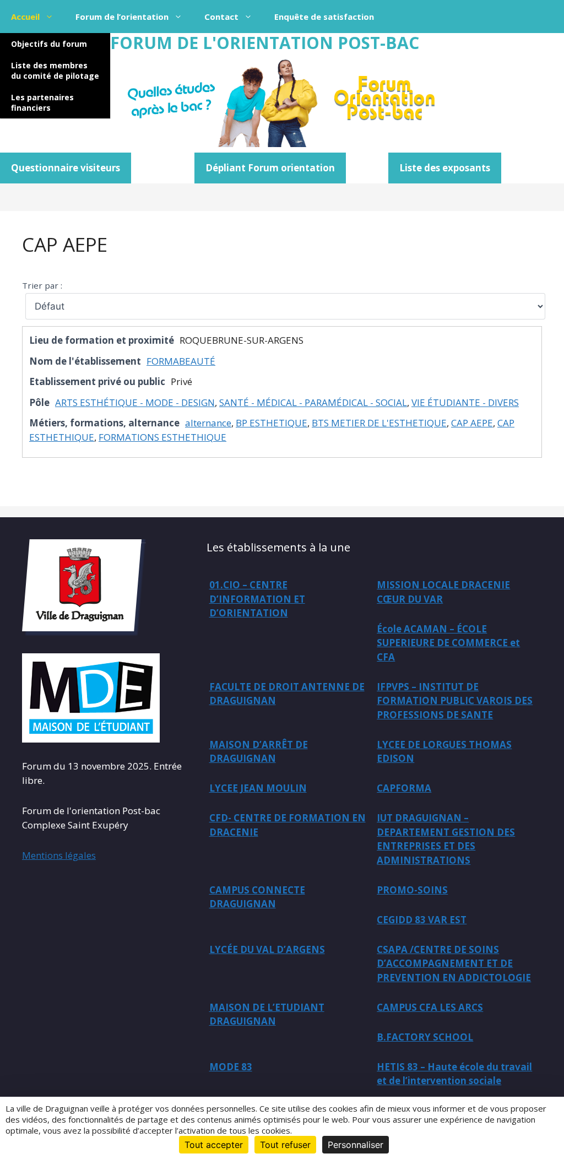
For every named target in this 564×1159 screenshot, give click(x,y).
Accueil (25, 16)
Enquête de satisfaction (324, 16)
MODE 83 (230, 1066)
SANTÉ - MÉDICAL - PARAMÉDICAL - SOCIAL (313, 402)
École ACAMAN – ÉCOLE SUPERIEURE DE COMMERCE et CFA (448, 642)
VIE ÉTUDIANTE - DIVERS (465, 402)
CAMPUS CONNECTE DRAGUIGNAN (257, 897)
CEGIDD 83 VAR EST (422, 919)
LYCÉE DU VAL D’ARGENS (267, 949)
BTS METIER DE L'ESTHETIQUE (379, 422)
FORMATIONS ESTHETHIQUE (162, 437)
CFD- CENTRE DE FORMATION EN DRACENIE (287, 824)
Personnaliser (355, 1144)
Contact (221, 16)
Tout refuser (285, 1144)
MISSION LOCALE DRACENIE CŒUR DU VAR (443, 591)
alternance (208, 422)
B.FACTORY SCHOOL (425, 1037)
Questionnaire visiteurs (65, 167)
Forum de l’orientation (122, 16)
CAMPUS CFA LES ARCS (430, 1007)
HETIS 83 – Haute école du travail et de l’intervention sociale (454, 1073)
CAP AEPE (64, 244)
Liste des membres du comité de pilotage (55, 70)
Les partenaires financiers (42, 102)
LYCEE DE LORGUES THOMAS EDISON (444, 751)
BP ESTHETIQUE (271, 422)
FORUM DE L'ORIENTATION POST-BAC (264, 42)
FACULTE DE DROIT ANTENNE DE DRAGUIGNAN (287, 693)
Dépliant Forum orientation (270, 167)
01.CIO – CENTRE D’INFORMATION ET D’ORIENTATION (257, 598)
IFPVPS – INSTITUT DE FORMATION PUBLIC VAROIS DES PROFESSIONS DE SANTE (455, 700)
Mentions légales (59, 855)
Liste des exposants (444, 167)
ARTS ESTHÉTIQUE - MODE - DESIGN (135, 402)
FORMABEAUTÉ (181, 361)
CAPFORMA (404, 788)
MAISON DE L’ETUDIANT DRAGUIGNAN (266, 1014)
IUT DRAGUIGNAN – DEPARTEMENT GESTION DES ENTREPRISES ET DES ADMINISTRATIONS (446, 838)
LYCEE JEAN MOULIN (258, 788)
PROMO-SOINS (412, 890)
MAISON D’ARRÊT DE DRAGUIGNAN (258, 751)
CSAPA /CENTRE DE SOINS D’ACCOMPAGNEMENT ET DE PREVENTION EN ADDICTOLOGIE (454, 963)
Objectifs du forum (49, 44)
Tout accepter (214, 1144)
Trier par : (42, 285)
